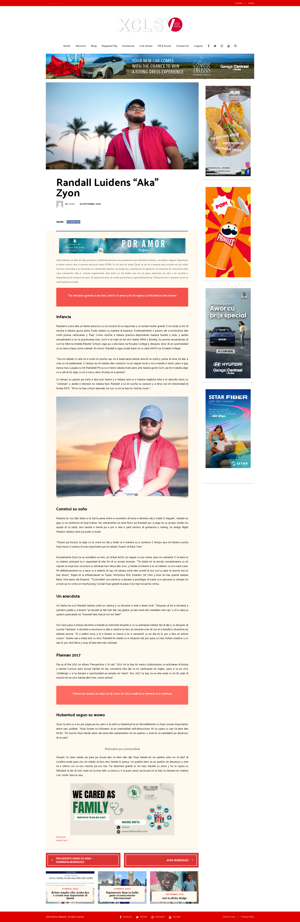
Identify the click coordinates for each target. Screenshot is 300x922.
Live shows (146, 46)
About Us (81, 46)
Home (251, 3)
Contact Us (182, 46)
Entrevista (128, 46)
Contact (238, 3)
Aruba (59, 840)
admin (71, 204)
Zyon (65, 840)
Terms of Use (229, 916)
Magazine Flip (109, 46)
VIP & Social (164, 46)
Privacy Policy (247, 916)
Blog (94, 46)
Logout (198, 46)
